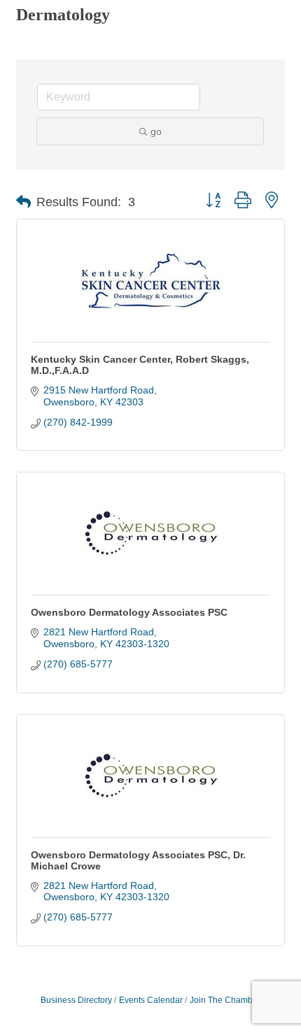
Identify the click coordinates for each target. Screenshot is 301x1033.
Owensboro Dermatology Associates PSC (129, 612)
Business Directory (76, 1000)
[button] (23, 202)
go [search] (156, 131)
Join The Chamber (225, 1000)
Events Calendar (151, 1000)
